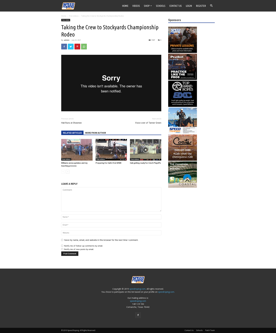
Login (189, 5)
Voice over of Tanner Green (148, 123)
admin (66, 40)
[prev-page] (63, 171)
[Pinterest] (77, 46)
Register (201, 5)
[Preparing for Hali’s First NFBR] (111, 150)
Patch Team (210, 330)
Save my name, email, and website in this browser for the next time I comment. (101, 240)
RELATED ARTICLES (72, 133)
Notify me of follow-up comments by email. (83, 246)
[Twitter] (71, 46)
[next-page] (67, 171)
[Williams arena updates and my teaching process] (77, 150)
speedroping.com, (137, 288)
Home (125, 5)
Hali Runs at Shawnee (71, 123)
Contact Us (175, 5)
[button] (211, 6)
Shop (147, 5)
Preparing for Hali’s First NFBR (108, 163)
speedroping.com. (166, 291)
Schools (160, 5)
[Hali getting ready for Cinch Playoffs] (145, 150)
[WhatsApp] (84, 46)
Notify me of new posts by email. (79, 249)
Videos (136, 5)
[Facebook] (64, 46)
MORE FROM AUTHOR (95, 133)
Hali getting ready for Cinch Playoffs (145, 163)
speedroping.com (138, 301)
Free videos (73, 16)
